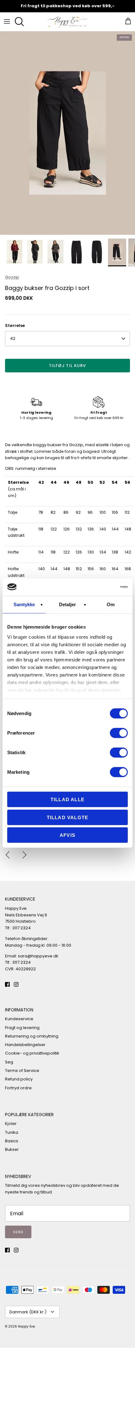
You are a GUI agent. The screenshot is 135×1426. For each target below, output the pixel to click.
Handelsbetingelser (25, 1045)
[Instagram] (16, 984)
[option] (67, 133)
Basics (11, 1141)
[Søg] (21, 21)
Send (18, 1231)
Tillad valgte (68, 817)
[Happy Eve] (67, 21)
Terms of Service (22, 1071)
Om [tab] (111, 604)
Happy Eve (26, 1326)
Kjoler (11, 1124)
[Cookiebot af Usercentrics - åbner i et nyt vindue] (100, 587)
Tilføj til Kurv (67, 366)
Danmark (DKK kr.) (27, 1312)
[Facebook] (7, 984)
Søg (9, 1062)
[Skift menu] (7, 21)
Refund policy (19, 1079)
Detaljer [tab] (67, 604)
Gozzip (12, 277)
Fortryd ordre (18, 1088)
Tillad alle (67, 799)
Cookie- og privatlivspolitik (32, 1053)
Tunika (11, 1132)
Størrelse (15, 325)
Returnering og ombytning (31, 1036)
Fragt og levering (22, 1028)
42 (12, 338)
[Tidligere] (7, 855)
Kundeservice (19, 1019)
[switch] (119, 733)
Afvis (67, 835)
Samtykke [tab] (24, 604)
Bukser (12, 1149)
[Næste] (24, 855)
